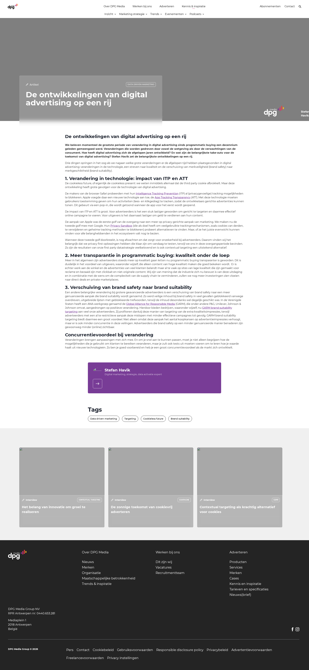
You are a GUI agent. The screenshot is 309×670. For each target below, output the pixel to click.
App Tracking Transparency (173, 197)
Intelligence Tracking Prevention (157, 193)
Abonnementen (270, 6)
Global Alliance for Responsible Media (150, 303)
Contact (290, 6)
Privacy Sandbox (121, 225)
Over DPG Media (114, 6)
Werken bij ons (142, 6)
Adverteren (166, 6)
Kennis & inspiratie (194, 6)
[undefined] (97, 383)
